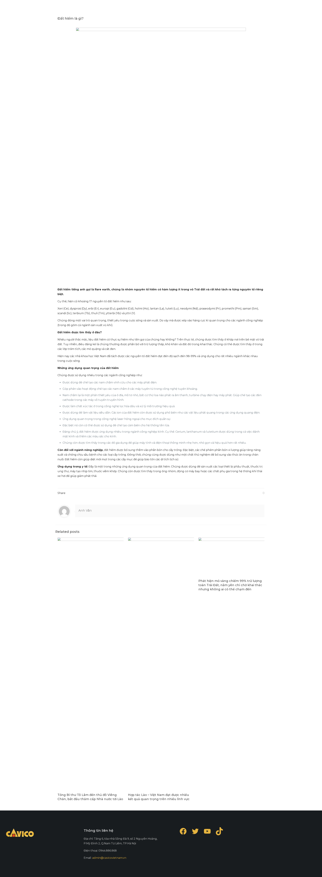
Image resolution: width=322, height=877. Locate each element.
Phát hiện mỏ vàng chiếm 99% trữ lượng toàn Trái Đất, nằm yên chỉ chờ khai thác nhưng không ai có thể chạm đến (230, 585)
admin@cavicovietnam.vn (109, 857)
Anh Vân (85, 510)
